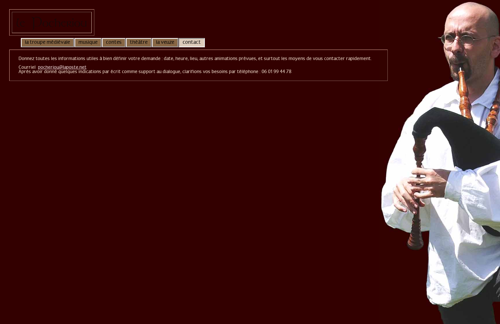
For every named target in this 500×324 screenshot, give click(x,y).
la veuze (165, 42)
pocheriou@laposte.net (62, 67)
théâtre (139, 42)
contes (114, 42)
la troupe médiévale (47, 42)
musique (88, 42)
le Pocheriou (51, 22)
